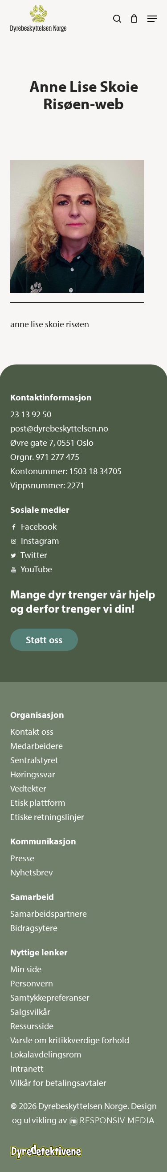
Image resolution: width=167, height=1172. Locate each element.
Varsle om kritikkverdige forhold (69, 1039)
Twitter (33, 554)
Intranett (27, 1068)
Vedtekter (28, 788)
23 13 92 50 (30, 414)
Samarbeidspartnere (48, 913)
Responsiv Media (117, 1120)
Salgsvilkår (30, 1011)
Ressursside (31, 1025)
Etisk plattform (37, 802)
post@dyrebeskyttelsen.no (59, 428)
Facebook (39, 526)
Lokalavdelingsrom (45, 1054)
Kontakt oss (31, 731)
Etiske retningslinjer (47, 816)
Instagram (40, 540)
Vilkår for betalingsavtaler (58, 1082)
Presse (22, 857)
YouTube (36, 568)
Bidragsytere (33, 927)
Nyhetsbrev (31, 872)
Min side (25, 968)
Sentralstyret (34, 759)
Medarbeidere (36, 745)
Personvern (31, 983)
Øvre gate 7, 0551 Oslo (52, 442)
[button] (152, 18)
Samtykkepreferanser (50, 997)
